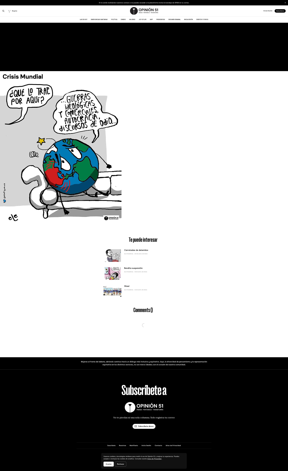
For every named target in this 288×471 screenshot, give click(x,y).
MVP (151, 19)
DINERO (123, 19)
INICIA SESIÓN (188, 19)
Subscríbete (280, 11)
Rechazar (120, 464)
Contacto (158, 445)
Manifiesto (134, 445)
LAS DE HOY (83, 19)
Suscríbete (111, 445)
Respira (14, 11)
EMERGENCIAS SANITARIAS (99, 19)
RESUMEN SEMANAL (175, 19)
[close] (285, 3)
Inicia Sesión (146, 445)
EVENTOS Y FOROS (202, 19)
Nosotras (122, 445)
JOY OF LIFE (142, 19)
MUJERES (132, 19)
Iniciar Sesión (267, 11)
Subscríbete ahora (145, 426)
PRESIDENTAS (160, 19)
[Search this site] (3, 11)
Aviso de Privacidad (154, 459)
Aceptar (109, 464)
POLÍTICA (114, 19)
